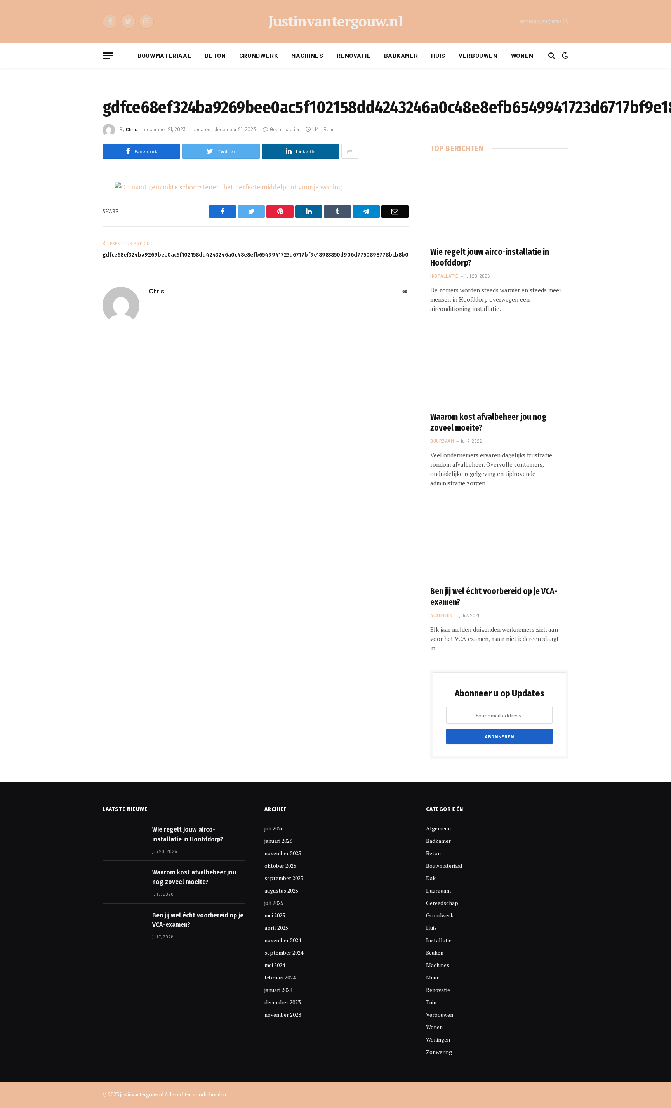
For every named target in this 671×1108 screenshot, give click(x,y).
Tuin (431, 1002)
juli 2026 (273, 828)
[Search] (551, 55)
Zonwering (439, 1052)
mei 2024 (274, 965)
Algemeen (441, 615)
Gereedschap (442, 903)
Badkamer (401, 55)
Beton (215, 55)
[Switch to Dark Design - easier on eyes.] (564, 55)
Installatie (444, 275)
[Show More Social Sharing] (349, 151)
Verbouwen (478, 55)
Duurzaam (442, 440)
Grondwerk (258, 55)
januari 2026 (278, 840)
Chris (131, 129)
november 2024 (282, 940)
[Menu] (108, 55)
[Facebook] (75, 207)
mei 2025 (274, 915)
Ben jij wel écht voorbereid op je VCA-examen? (493, 597)
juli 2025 (273, 903)
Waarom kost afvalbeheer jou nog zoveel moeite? (488, 422)
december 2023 (282, 1002)
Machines (307, 55)
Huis (438, 55)
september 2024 (283, 952)
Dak (431, 878)
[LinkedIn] (75, 246)
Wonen (522, 55)
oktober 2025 (280, 865)
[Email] (75, 286)
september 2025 (283, 878)
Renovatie (354, 55)
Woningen (438, 1039)
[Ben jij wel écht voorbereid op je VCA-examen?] (499, 540)
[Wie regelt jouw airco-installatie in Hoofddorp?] (499, 201)
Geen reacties (285, 129)
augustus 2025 (281, 890)
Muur (432, 977)
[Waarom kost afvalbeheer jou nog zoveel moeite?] (499, 366)
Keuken (434, 952)
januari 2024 (278, 989)
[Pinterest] (75, 266)
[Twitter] (75, 226)
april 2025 (276, 927)
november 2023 (282, 1014)
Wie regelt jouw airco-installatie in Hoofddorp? (489, 257)
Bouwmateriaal (164, 55)
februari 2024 (280, 977)
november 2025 (282, 853)
